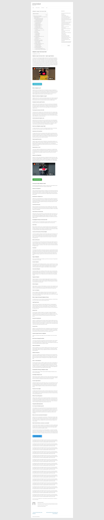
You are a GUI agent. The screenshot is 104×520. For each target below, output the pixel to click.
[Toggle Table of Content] (46, 15)
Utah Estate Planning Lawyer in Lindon (66, 37)
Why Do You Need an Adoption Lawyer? (39, 18)
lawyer (52, 498)
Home (33, 7)
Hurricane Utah (49, 498)
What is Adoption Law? (37, 17)
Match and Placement (38, 30)
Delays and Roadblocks (38, 41)
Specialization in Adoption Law (39, 26)
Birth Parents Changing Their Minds (39, 40)
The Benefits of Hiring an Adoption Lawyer (39, 43)
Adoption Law (40, 498)
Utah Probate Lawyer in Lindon (65, 38)
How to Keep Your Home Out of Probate (66, 41)
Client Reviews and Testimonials (39, 27)
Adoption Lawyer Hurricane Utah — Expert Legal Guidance (41, 16)
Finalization (37, 31)
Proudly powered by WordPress (36, 516)
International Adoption (38, 33)
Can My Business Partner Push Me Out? (66, 42)
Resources (42, 7)
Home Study (37, 29)
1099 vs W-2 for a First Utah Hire (65, 23)
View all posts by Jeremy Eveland (42, 506)
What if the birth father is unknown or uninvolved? (41, 49)
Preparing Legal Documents (38, 22)
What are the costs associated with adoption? (40, 48)
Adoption (46, 498)
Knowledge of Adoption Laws (38, 44)
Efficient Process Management (39, 46)
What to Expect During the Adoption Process (39, 36)
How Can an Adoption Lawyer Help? (38, 21)
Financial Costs (37, 39)
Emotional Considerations (38, 38)
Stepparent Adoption (38, 34)
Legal (46, 7)
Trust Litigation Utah (63, 34)
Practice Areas (38, 7)
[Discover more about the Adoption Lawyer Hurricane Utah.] (37, 181)
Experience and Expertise (38, 25)
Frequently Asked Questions (38, 47)
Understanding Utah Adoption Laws (39, 20)
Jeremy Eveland (36, 4)
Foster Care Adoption (38, 35)
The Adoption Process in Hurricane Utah (39, 28)
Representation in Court (38, 23)
